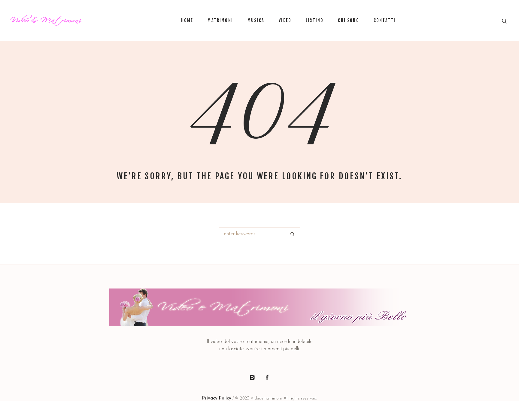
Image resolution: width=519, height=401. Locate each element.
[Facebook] (267, 377)
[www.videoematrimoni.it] (259, 307)
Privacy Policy (216, 398)
